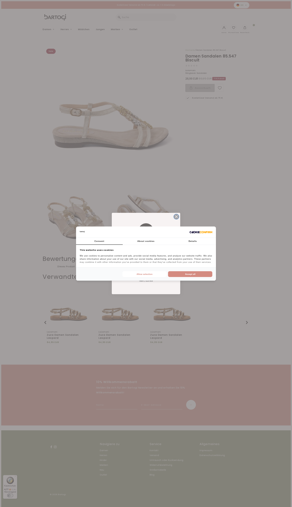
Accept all (190, 274)
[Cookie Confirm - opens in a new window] (200, 231)
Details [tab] (193, 241)
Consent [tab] (99, 241)
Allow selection (145, 274)
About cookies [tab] (146, 241)
